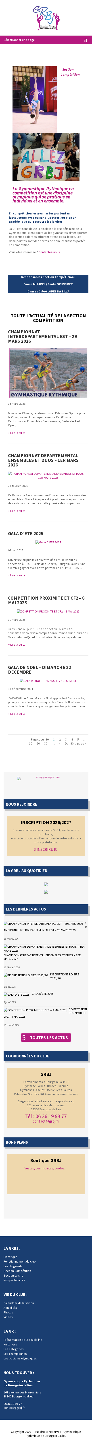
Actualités (10, 1308)
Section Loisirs (13, 1275)
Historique (10, 1257)
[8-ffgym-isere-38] (46, 778)
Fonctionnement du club (20, 1261)
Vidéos (8, 1317)
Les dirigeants (13, 1266)
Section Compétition (17, 1271)
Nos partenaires (14, 1280)
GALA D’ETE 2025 (25, 533)
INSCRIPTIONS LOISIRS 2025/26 (64, 976)
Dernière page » (75, 743)
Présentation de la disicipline (23, 1340)
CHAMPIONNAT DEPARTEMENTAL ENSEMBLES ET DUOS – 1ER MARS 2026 (43, 460)
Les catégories (14, 1349)
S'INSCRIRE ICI (46, 849)
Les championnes (15, 1354)
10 (30, 743)
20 (38, 743)
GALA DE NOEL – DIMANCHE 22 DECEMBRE (39, 669)
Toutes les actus (49, 1037)
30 (45, 743)
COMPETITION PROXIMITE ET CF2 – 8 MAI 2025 (46, 600)
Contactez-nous (49, 252)
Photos (8, 1312)
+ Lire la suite (16, 433)
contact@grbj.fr (46, 1121)
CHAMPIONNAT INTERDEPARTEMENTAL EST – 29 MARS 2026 (42, 336)
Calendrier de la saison (19, 1303)
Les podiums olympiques (20, 1358)
